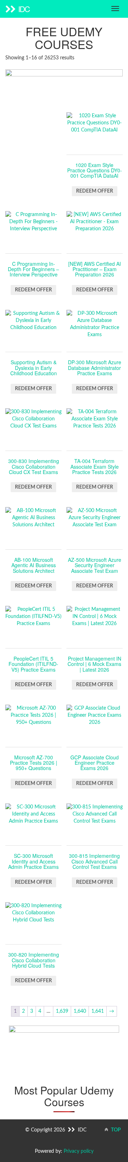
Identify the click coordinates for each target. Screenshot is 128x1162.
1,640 (80, 1011)
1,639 (62, 1011)
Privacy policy (79, 1151)
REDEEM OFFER (94, 191)
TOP (115, 1130)
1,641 (97, 1011)
